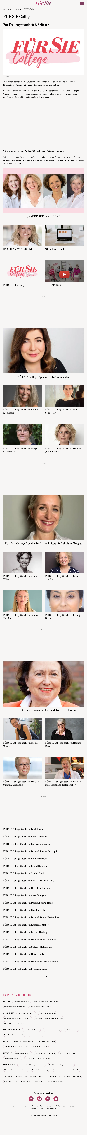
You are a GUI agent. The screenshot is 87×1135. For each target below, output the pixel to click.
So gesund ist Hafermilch (47, 1013)
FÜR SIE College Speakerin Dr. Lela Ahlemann (26, 888)
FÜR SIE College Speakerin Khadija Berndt (63, 617)
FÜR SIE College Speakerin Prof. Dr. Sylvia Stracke (28, 880)
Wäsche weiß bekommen (12, 1058)
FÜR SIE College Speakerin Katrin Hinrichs (25, 858)
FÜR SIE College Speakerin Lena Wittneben (25, 836)
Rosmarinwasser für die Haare (45, 1053)
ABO (31, 1106)
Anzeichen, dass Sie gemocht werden (61, 1065)
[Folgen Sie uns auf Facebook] (31, 1098)
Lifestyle (7, 1053)
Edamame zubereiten (36, 1035)
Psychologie (9, 1065)
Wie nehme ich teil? (55, 249)
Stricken (7, 1076)
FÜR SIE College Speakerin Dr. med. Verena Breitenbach (31, 917)
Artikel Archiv (51, 1108)
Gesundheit (8, 1013)
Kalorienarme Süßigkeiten (26, 1013)
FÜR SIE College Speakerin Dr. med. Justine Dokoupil (30, 851)
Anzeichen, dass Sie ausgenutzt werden (31, 1065)
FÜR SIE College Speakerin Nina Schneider (61, 411)
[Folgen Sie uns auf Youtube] (55, 1098)
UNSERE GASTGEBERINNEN (18, 249)
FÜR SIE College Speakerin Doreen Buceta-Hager (28, 903)
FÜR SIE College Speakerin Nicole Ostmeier (20, 744)
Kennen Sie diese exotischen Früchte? (37, 1058)
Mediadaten (73, 1106)
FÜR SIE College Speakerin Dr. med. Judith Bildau (63, 450)
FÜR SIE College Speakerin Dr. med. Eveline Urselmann (31, 961)
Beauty (6, 1001)
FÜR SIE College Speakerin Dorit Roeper (23, 829)
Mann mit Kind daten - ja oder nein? (16, 1070)
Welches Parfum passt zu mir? (39, 1007)
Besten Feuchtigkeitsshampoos (14, 1007)
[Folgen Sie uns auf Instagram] (39, 1098)
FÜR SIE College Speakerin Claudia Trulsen (25, 910)
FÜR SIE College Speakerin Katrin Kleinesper (20, 411)
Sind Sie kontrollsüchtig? (40, 1070)
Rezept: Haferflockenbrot (31, 1030)
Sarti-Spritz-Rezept (71, 1030)
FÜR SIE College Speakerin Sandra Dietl (23, 873)
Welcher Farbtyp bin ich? (47, 1041)
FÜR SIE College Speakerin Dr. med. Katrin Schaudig (43, 710)
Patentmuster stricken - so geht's (32, 1081)
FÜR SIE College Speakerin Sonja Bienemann (20, 450)
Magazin (13, 1106)
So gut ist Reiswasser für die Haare (46, 1002)
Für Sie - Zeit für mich (43, 3)
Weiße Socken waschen (67, 1053)
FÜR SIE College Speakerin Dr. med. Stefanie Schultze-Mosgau (43, 543)
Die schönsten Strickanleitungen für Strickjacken (65, 1077)
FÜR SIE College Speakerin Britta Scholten (62, 578)
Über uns (22, 1106)
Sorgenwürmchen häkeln (56, 1081)
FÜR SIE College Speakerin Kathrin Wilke (43, 377)
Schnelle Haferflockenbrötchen (14, 1035)
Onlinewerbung (37, 1108)
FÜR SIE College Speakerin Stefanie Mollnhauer (27, 947)
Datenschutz (60, 1106)
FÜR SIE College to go (14, 285)
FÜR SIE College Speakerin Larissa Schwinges (26, 844)
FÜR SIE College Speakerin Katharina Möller (26, 925)
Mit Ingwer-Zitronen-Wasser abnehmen (17, 1018)
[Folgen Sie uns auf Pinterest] (47, 1098)
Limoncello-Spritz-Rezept (52, 1030)
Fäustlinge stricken (10, 1081)
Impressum (49, 1106)
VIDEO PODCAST (54, 285)
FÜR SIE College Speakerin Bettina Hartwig (25, 932)
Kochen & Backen (11, 1030)
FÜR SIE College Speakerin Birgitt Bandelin (25, 866)
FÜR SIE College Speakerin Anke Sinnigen (24, 895)
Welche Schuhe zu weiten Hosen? (23, 1041)
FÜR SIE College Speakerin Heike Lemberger (26, 954)
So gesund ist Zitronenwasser (14, 1023)
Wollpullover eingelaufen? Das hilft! (16, 1046)
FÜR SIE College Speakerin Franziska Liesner (26, 969)
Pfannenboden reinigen (23, 1053)
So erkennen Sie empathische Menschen (66, 1070)
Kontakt (39, 1106)
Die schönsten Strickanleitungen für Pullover (29, 1077)
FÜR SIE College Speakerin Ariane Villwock (20, 578)
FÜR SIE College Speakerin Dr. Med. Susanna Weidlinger (21, 783)
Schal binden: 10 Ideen (39, 1046)
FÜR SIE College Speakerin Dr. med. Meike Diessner (29, 939)
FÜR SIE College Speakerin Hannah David (63, 744)
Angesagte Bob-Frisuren (21, 1002)
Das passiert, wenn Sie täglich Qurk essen (49, 1018)
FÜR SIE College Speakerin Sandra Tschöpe (20, 617)
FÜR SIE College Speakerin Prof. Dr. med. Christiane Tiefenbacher (63, 783)
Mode (5, 1041)
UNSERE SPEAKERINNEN (44, 216)
